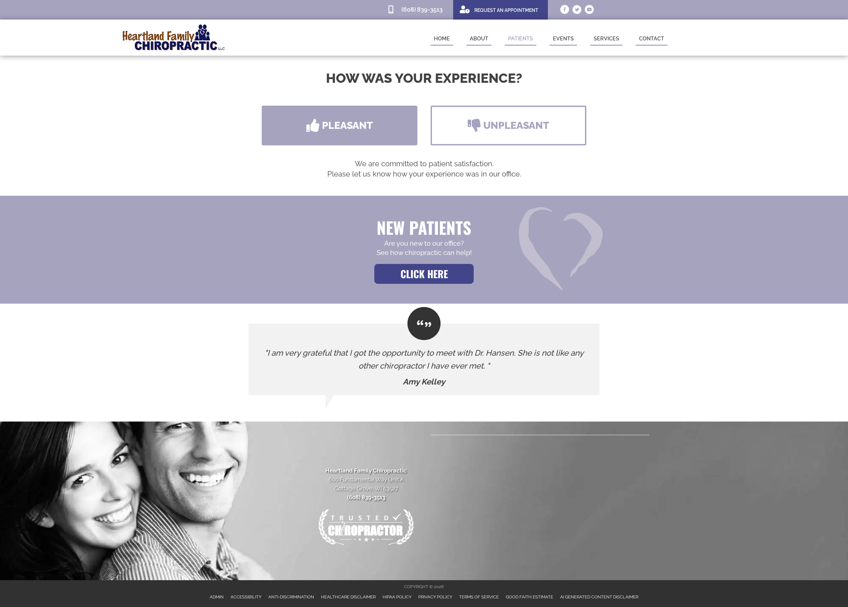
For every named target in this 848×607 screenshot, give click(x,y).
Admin (217, 596)
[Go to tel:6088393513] (417, 10)
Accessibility (246, 596)
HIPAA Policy (397, 596)
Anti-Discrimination (291, 596)
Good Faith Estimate (529, 596)
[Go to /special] (500, 9)
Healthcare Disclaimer (348, 596)
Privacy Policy (435, 596)
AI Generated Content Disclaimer (599, 596)
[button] (339, 125)
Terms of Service (479, 596)
